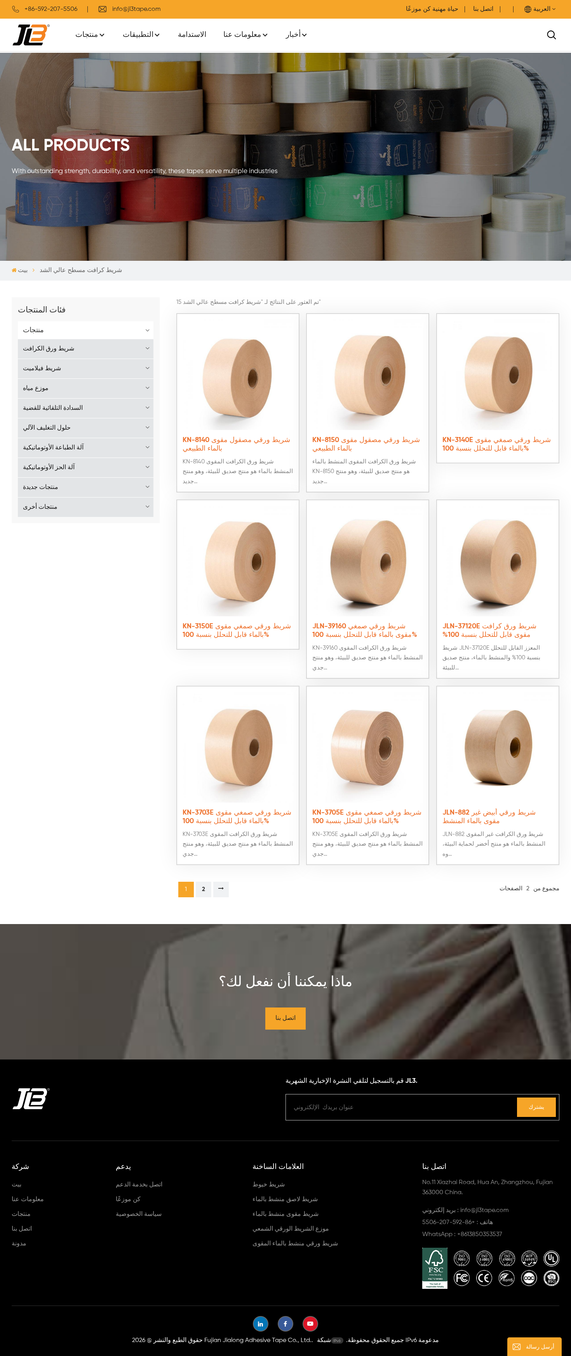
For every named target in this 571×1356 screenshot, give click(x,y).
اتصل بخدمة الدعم (139, 1185)
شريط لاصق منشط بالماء (285, 1199)
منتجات (86, 34)
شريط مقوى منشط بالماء (285, 1214)
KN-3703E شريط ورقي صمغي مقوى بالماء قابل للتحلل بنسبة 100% (237, 817)
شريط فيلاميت (42, 369)
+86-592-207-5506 (50, 9)
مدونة (19, 1244)
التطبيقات (138, 34)
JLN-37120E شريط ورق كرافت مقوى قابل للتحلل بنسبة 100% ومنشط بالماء (489, 631)
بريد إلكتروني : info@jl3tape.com (465, 1210)
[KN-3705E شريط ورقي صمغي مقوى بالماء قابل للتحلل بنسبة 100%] (367, 747)
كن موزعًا (128, 1199)
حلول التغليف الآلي (47, 428)
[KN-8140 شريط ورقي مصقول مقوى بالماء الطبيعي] (238, 374)
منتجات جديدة (40, 487)
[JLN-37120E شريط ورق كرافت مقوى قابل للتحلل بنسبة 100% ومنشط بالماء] (497, 561)
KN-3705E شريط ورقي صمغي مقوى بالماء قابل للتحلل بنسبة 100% (366, 817)
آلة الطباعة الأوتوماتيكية (53, 448)
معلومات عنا (242, 34)
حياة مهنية (445, 9)
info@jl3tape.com (136, 9)
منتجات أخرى (40, 507)
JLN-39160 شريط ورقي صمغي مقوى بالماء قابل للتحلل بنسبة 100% (364, 630)
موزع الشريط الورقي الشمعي (290, 1229)
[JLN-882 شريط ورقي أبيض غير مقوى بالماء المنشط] (497, 747)
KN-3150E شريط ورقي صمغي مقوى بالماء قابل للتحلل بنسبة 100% (237, 630)
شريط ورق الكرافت (48, 349)
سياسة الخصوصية (139, 1214)
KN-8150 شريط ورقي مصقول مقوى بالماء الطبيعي (366, 444)
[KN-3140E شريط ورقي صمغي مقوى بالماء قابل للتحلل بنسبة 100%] (497, 374)
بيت (23, 270)
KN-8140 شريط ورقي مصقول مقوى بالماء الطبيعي (236, 444)
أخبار (293, 34)
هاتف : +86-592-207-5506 (457, 1222)
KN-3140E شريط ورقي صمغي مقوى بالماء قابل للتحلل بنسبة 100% (496, 444)
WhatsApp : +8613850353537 (462, 1234)
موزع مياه (36, 388)
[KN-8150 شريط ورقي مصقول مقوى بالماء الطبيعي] (367, 374)
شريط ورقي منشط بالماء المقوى (295, 1244)
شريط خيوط (268, 1185)
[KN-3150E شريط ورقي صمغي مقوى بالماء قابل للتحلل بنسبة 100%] (238, 561)
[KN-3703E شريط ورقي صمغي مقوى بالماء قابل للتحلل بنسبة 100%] (238, 747)
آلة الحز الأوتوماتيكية (49, 468)
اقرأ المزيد (497, 455)
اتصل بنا (483, 9)
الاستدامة (192, 34)
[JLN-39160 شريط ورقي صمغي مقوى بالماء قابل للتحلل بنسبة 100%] (367, 561)
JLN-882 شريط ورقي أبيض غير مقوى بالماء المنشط (489, 817)
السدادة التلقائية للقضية (53, 408)
